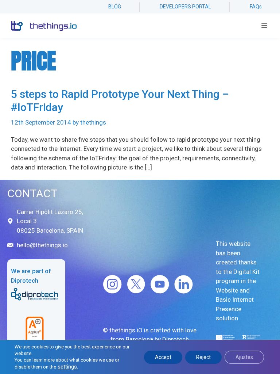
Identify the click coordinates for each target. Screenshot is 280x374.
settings (67, 366)
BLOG (114, 6)
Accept (163, 357)
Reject (203, 357)
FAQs (256, 6)
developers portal (185, 6)
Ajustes (244, 357)
